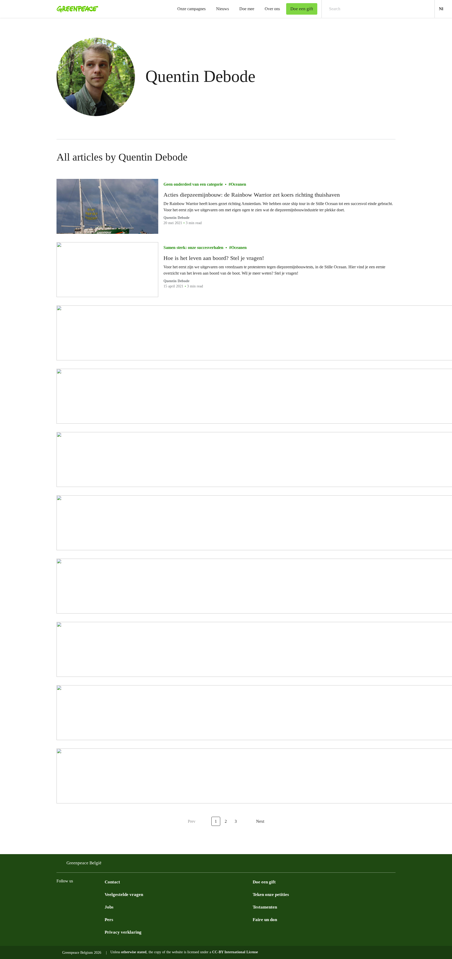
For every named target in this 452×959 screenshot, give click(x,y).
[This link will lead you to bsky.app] (80, 894)
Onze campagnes (191, 9)
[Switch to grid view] (390, 157)
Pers (109, 919)
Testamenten (265, 907)
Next (260, 821)
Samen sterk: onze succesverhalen (193, 247)
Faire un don (265, 919)
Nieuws (222, 9)
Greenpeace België (84, 862)
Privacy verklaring (123, 932)
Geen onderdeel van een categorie (193, 184)
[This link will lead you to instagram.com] (59, 894)
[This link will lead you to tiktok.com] (91, 894)
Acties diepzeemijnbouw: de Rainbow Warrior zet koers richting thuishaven (251, 194)
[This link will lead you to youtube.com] (101, 894)
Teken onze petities (271, 894)
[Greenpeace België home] (75, 9)
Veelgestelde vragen (124, 894)
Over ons (272, 9)
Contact (112, 881)
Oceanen (238, 184)
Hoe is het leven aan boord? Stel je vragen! (213, 258)
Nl (445, 8)
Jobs (109, 907)
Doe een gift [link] (301, 8)
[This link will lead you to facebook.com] (70, 894)
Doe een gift (264, 881)
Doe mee (246, 9)
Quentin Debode (176, 218)
